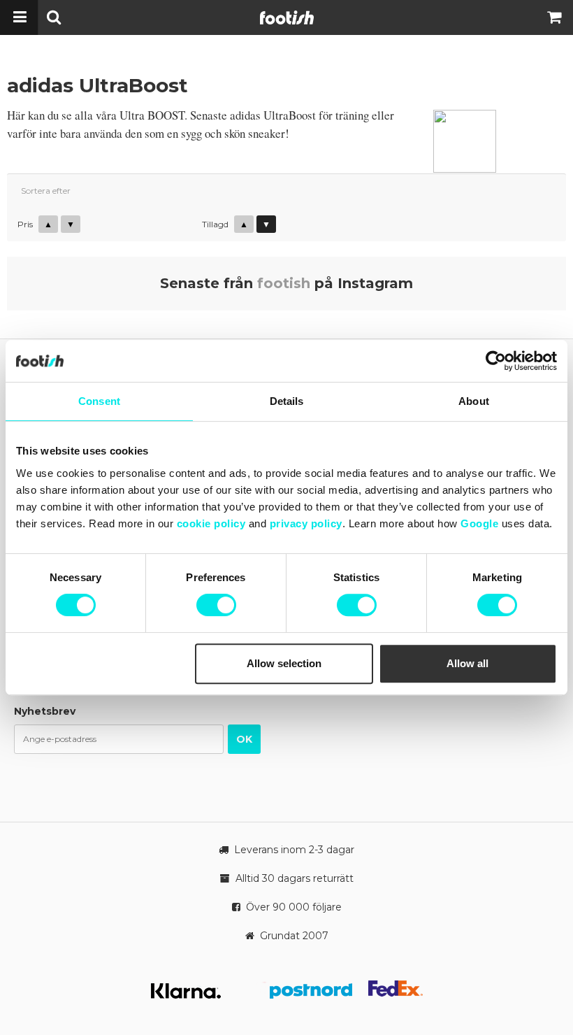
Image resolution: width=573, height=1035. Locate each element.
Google (479, 523)
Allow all (467, 663)
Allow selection (284, 663)
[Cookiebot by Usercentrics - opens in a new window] (496, 360)
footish (283, 283)
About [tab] (473, 401)
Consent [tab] (99, 401)
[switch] (216, 605)
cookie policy (211, 523)
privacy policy (306, 523)
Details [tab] (287, 401)
